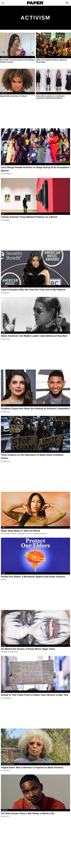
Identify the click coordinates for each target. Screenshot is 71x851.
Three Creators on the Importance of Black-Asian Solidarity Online (32, 456)
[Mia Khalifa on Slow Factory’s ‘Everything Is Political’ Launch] (17, 44)
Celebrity (5, 286)
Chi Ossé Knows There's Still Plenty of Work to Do (27, 813)
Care (3, 164)
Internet (5, 57)
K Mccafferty (6, 220)
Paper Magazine (7, 173)
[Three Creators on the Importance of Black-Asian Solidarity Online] (35, 433)
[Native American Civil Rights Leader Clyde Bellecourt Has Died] (35, 314)
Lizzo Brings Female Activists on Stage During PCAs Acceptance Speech (35, 169)
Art (38, 93)
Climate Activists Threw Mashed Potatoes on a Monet (29, 217)
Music (3, 645)
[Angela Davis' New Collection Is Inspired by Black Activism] (35, 745)
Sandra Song (6, 292)
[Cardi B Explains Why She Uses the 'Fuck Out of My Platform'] (35, 268)
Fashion (41, 57)
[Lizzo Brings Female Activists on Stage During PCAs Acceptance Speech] (35, 145)
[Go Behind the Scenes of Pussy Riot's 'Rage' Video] (35, 627)
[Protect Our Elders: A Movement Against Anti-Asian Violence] (35, 555)
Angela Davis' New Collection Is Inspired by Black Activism (32, 767)
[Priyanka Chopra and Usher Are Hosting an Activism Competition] (35, 387)
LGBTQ (4, 93)
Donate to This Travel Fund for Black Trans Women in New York (34, 695)
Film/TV (4, 405)
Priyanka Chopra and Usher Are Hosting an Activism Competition (35, 408)
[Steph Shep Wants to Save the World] (35, 509)
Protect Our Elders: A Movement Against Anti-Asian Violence (33, 576)
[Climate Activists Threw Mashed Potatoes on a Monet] (35, 195)
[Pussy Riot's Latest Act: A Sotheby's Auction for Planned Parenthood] (53, 80)
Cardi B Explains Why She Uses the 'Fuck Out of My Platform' (33, 289)
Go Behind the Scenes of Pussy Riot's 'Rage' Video (28, 649)
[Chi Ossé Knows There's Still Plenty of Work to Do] (35, 791)
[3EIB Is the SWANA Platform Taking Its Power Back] (53, 44)
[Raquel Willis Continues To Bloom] (17, 80)
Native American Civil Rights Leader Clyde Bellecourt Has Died (34, 336)
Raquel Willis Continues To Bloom (13, 96)
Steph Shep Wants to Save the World (20, 530)
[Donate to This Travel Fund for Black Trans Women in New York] (35, 673)
